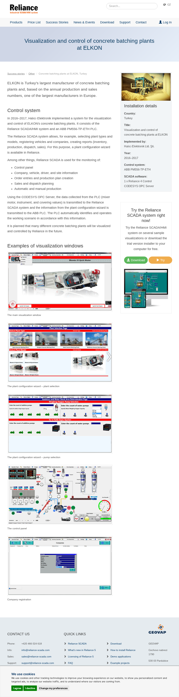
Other (31, 73)
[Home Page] (22, 9)
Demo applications (120, 656)
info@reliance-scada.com (36, 650)
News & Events (84, 22)
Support (124, 22)
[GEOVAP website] (157, 629)
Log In (167, 22)
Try (162, 260)
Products (16, 22)
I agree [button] (17, 688)
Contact (141, 22)
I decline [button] (30, 688)
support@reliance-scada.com (38, 663)
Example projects (120, 663)
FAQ (70, 663)
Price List (34, 22)
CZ (169, 4)
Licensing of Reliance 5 (81, 656)
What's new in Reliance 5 (82, 650)
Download (107, 22)
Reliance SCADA (77, 643)
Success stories (16, 73)
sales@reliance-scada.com (36, 656)
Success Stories (57, 22)
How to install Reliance (122, 650)
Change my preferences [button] (53, 688)
